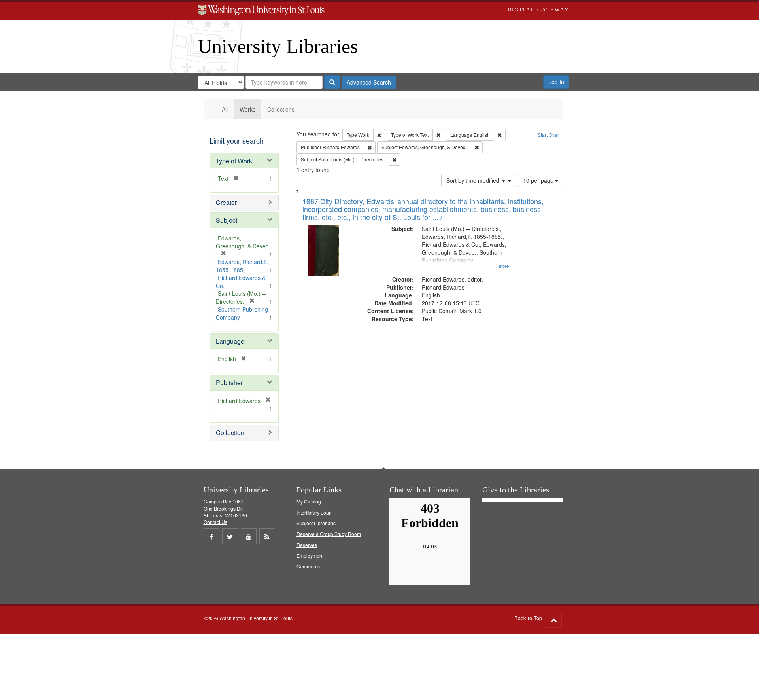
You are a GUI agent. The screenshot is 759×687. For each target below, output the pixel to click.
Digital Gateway (538, 10)
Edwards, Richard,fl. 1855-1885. (242, 266)
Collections (281, 109)
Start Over (548, 134)
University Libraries (278, 46)
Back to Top (528, 618)
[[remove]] (266, 401)
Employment (309, 555)
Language (230, 341)
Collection (230, 432)
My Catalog (308, 501)
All (225, 109)
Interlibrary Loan (314, 512)
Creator (226, 202)
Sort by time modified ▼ (477, 180)
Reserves (306, 544)
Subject (226, 220)
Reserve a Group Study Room (328, 533)
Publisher (229, 382)
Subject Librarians (316, 523)
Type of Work (234, 160)
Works (247, 109)
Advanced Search (369, 82)
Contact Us (215, 522)
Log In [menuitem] (556, 82)
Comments (308, 566)
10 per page (539, 180)
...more (502, 266)
